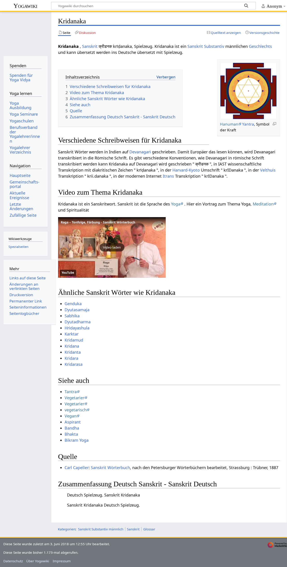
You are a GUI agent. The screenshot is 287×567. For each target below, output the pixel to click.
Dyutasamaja (77, 309)
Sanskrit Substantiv (205, 46)
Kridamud (74, 340)
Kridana (72, 346)
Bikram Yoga (77, 440)
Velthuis (268, 170)
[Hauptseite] (25, 33)
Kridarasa (74, 364)
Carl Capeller (77, 467)
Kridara (71, 358)
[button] (112, 247)
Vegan (70, 416)
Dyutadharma (78, 321)
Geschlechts (260, 46)
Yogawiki (25, 5)
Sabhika (72, 315)
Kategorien (66, 529)
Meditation (263, 204)
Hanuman (229, 124)
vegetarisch (76, 410)
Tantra (71, 391)
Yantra (248, 124)
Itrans (168, 176)
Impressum (62, 561)
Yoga (175, 204)
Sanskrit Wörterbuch (110, 467)
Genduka (73, 303)
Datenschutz (13, 561)
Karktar (71, 334)
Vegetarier (74, 397)
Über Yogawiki (37, 561)
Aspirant (73, 422)
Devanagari (140, 151)
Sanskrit (90, 46)
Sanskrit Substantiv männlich (100, 529)
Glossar (149, 529)
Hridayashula (77, 328)
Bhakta (71, 434)
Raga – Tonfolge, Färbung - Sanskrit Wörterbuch (98, 222)
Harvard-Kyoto (186, 170)
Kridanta (73, 352)
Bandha (72, 428)
